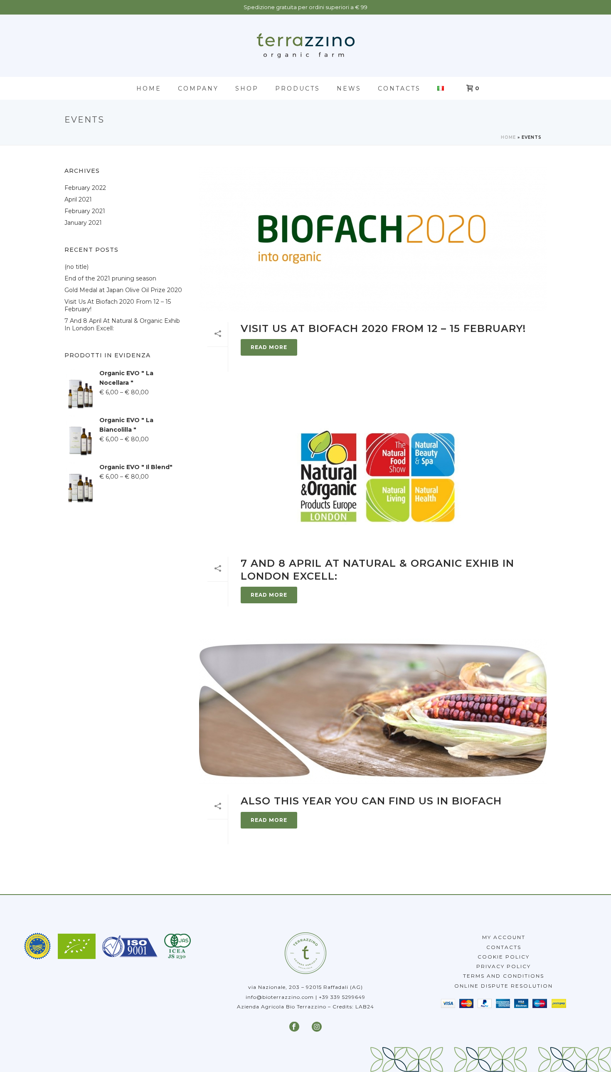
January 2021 (83, 222)
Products (297, 88)
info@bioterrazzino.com (280, 997)
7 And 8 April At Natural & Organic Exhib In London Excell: (122, 324)
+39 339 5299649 (342, 997)
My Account (503, 937)
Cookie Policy (504, 957)
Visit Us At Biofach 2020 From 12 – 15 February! (383, 328)
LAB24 (364, 1006)
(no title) (76, 266)
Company (198, 88)
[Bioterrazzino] (306, 46)
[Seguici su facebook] (294, 1027)
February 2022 (85, 188)
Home (148, 88)
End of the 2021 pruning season (110, 278)
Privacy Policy (503, 966)
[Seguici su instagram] (317, 1027)
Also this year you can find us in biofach (371, 801)
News (349, 88)
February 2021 (84, 211)
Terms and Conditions (503, 976)
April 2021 (78, 199)
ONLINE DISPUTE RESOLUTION (503, 986)
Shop (247, 88)
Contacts (399, 88)
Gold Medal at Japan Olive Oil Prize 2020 (123, 290)
